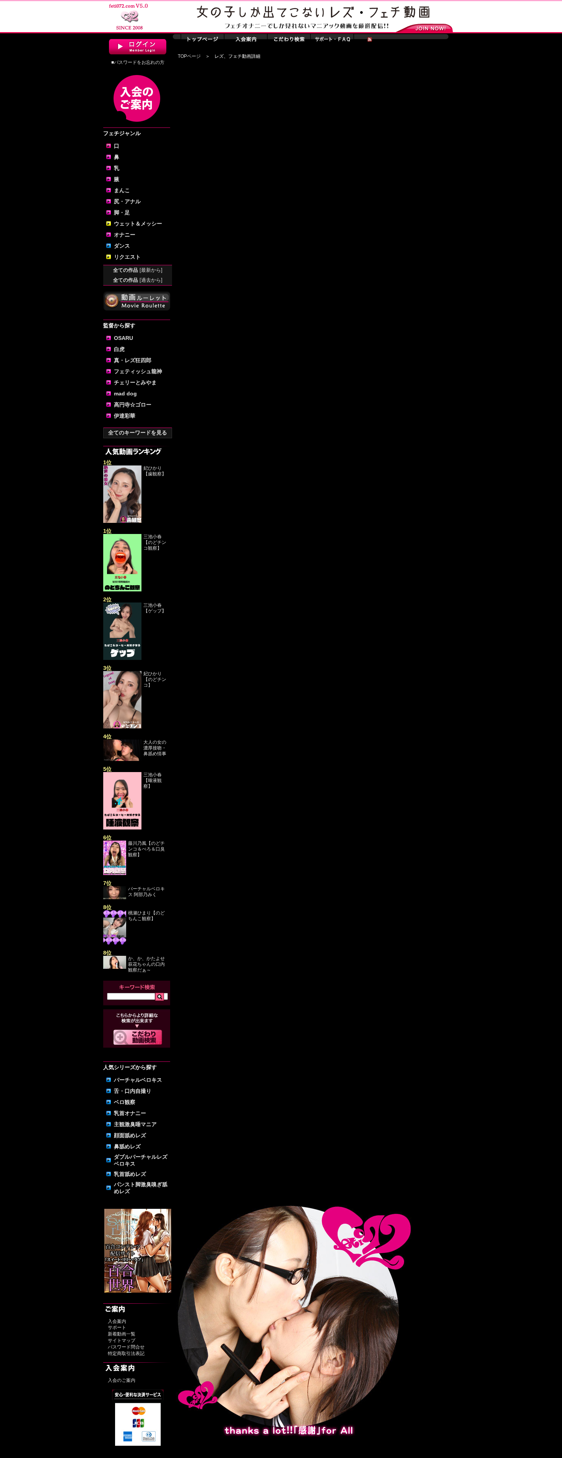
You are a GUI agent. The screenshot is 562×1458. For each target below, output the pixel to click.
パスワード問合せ (126, 1347)
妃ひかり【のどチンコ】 (154, 679)
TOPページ (189, 56)
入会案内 (117, 1321)
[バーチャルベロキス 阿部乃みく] (114, 897)
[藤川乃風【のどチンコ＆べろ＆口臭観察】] (114, 873)
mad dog (125, 393)
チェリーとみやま (135, 382)
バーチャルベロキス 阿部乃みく (146, 891)
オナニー (124, 235)
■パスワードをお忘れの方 (137, 62)
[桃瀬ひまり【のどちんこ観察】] (114, 943)
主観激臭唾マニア (135, 1124)
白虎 (119, 349)
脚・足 (122, 212)
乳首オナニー (130, 1113)
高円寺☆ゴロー (132, 405)
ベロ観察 (124, 1102)
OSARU (123, 338)
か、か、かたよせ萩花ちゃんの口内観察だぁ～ (146, 964)
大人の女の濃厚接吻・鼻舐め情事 (154, 748)
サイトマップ (121, 1340)
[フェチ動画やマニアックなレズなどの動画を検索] (137, 1043)
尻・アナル (127, 201)
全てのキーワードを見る (137, 432)
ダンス (122, 246)
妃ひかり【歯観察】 (154, 471)
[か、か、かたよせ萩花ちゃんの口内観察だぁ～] (114, 967)
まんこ (122, 190)
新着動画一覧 (121, 1334)
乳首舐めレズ (130, 1174)
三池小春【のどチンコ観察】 (154, 542)
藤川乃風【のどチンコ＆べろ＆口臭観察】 (146, 849)
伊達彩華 (124, 416)
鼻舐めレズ (127, 1146)
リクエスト (127, 257)
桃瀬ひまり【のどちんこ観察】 (146, 915)
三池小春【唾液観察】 (152, 780)
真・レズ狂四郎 (132, 360)
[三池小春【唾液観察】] (122, 828)
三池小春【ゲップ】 (154, 608)
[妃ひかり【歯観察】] (122, 521)
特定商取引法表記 (126, 1353)
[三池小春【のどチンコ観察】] (122, 590)
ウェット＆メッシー (138, 223)
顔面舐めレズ (130, 1135)
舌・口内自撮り (132, 1091)
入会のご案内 (121, 1380)
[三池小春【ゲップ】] (122, 658)
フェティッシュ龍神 (138, 371)
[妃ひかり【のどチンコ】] (122, 727)
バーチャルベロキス (138, 1080)
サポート (117, 1327)
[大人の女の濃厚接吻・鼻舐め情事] (122, 759)
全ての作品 (137, 270)
